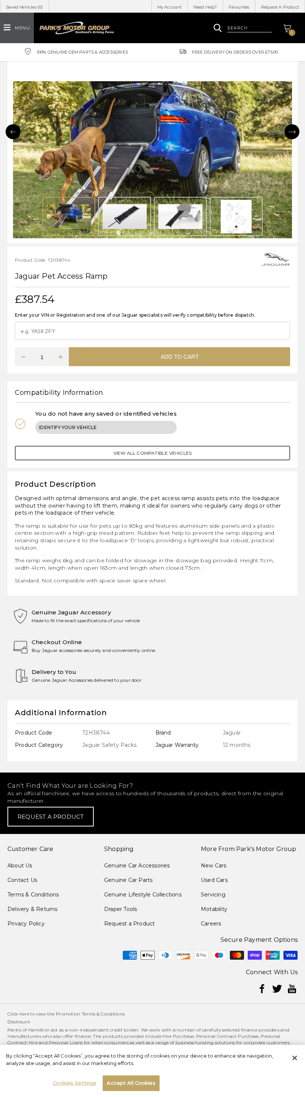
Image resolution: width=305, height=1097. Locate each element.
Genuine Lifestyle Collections (143, 894)
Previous (13, 131)
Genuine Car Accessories (137, 865)
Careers (211, 923)
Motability (214, 909)
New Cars (214, 865)
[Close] (294, 1058)
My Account (169, 7)
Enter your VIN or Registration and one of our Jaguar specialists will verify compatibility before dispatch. (135, 315)
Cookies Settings (74, 1083)
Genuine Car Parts (128, 880)
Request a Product (129, 923)
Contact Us (22, 880)
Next (292, 131)
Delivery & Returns (32, 909)
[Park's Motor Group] (76, 28)
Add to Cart (180, 357)
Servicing (213, 894)
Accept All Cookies (131, 1083)
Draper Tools (120, 909)
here (24, 1014)
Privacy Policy (26, 923)
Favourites (239, 7)
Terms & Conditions (33, 894)
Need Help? (205, 7)
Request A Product (280, 7)
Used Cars (214, 880)
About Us (19, 865)
